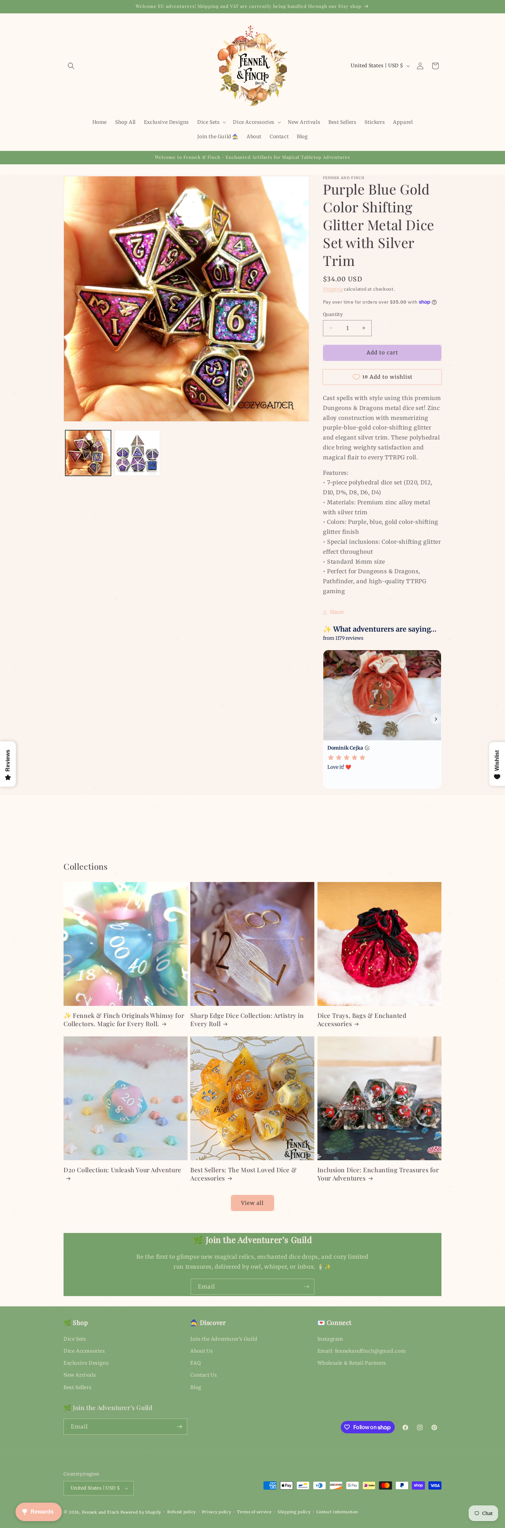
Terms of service (254, 1511)
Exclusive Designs (86, 1363)
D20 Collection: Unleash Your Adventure (122, 1170)
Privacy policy (216, 1511)
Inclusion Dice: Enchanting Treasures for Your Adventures (378, 1174)
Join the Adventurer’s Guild (223, 1339)
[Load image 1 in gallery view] (88, 453)
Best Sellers (77, 1387)
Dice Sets (75, 1339)
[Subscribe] (306, 1287)
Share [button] (337, 612)
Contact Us (203, 1375)
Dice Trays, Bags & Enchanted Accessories (361, 1019)
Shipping (333, 289)
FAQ (195, 1363)
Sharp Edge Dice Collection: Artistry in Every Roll (247, 1019)
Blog (195, 1387)
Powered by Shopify (141, 1512)
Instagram (330, 1339)
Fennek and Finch (100, 1512)
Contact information (337, 1511)
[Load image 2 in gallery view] (137, 453)
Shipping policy (294, 1511)
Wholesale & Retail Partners (351, 1363)
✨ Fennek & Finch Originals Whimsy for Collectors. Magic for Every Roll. (124, 1019)
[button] (71, 65)
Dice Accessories (84, 1351)
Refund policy (181, 1511)
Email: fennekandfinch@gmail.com (361, 1351)
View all (252, 1203)
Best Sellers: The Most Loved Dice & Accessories (243, 1174)
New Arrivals (80, 1375)
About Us (201, 1351)
